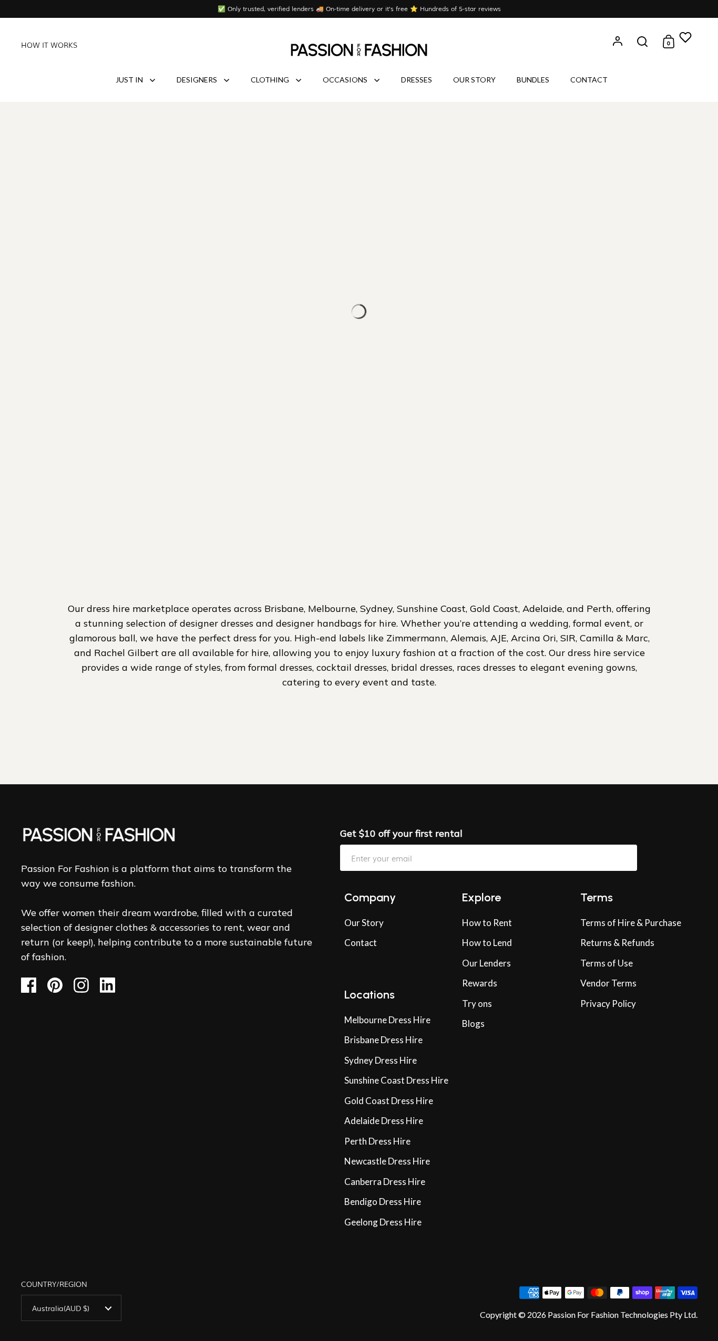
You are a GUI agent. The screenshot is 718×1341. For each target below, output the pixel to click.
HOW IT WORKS (49, 44)
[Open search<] (642, 41)
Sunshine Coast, (433, 608)
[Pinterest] (59, 985)
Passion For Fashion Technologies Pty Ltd (622, 1314)
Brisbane (284, 608)
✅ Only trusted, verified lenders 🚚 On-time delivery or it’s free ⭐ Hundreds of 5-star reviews (359, 8)
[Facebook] (33, 985)
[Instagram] (85, 985)
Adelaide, (544, 608)
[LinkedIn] (112, 985)
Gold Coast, (495, 608)
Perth (599, 608)
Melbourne (332, 608)
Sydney (376, 608)
